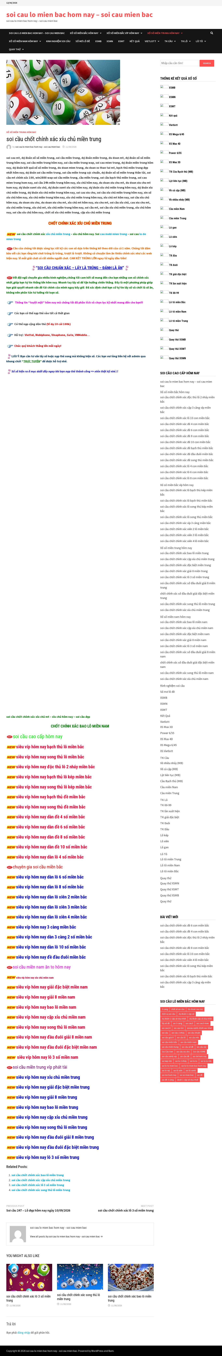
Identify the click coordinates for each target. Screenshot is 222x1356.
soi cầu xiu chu (183, 1051)
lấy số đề (166, 1023)
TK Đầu (164, 829)
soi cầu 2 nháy (178, 1032)
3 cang (165, 1009)
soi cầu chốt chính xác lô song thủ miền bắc (186, 517)
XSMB (98, 41)
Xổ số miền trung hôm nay (163, 33)
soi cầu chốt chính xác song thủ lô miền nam (187, 673)
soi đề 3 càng (168, 1079)
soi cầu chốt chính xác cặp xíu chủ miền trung (41, 1180)
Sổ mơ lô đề (83, 41)
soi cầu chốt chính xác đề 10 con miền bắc (185, 442)
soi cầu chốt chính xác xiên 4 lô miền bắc (184, 541)
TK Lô (184, 41)
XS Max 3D (174, 162)
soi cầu (165, 1032)
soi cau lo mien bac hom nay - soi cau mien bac (37, 146)
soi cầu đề (184, 1056)
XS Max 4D (174, 143)
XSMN (110, 41)
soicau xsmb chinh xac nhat (199, 1028)
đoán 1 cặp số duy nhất (187, 1079)
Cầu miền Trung (177, 218)
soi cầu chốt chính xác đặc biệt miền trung (185, 565)
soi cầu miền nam (188, 1042)
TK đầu (173, 255)
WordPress (97, 1350)
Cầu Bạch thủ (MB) (171, 781)
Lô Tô (199, 41)
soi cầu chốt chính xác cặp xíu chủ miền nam (186, 628)
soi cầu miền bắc (169, 1042)
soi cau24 (166, 1028)
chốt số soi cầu (177, 1009)
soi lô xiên (177, 1070)
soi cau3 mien (202, 1023)
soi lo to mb (206, 1061)
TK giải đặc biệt (177, 274)
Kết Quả (135, 41)
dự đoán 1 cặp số (186, 1014)
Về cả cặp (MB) (177, 190)
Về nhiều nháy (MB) (179, 199)
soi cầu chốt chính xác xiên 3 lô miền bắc (184, 535)
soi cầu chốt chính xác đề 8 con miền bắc (184, 436)
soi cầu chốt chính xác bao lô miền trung (38, 1175)
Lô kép (172, 246)
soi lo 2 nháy (181, 1061)
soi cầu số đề (187, 1047)
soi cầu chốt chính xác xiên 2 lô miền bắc (184, 529)
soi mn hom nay (169, 1075)
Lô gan (172, 227)
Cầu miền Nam (177, 208)
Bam (111, 1350)
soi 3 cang (177, 1023)
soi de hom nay (200, 1056)
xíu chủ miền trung (58, 234)
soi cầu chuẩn (194, 1032)
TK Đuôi (165, 823)
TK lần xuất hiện (178, 283)
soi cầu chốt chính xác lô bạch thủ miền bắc (186, 500)
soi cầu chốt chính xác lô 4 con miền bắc (184, 466)
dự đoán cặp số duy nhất (200, 1018)
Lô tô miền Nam (177, 311)
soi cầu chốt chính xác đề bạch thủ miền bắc (186, 448)
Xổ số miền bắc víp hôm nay (123, 33)
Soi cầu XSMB (199, 1051)
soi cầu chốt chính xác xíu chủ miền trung (185, 610)
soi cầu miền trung (170, 1047)
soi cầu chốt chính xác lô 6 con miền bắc (184, 472)
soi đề (199, 1075)
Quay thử (15, 49)
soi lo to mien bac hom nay (193, 1065)
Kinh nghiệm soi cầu (58, 41)
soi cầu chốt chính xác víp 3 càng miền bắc (185, 523)
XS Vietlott (166, 751)
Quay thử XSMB (177, 339)
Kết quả (173, 115)
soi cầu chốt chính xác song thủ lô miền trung (41, 1190)
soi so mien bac (187, 1075)
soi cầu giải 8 (168, 1037)
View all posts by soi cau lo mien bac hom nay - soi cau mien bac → (66, 1236)
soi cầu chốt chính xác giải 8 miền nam (183, 640)
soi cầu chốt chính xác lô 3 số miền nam (184, 646)
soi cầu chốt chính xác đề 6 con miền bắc (184, 430)
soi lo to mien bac (170, 1065)
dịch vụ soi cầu (168, 1014)
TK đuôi (173, 265)
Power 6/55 (175, 153)
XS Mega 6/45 (176, 134)
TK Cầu (168, 41)
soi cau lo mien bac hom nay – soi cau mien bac (79, 14)
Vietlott (150, 41)
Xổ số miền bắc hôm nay (84, 33)
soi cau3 (189, 1023)
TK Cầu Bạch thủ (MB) (181, 171)
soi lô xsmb (191, 1070)
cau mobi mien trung (113, 234)
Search (207, 63)
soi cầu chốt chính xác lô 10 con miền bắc (185, 418)
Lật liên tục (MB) (178, 181)
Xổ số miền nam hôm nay (23, 41)
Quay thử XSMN (177, 358)
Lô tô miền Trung (178, 320)
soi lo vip (166, 1070)
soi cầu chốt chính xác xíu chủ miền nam (184, 679)
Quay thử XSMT (177, 348)
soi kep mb (167, 1061)
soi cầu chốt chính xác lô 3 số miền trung (38, 1185)
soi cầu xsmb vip (169, 1056)
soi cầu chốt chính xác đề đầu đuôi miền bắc (186, 454)
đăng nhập (23, 1332)
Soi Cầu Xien (167, 1051)
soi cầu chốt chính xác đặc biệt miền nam (185, 634)
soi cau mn (179, 1028)
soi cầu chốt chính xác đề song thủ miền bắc (186, 460)
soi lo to (193, 1061)
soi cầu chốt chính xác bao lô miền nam (183, 622)
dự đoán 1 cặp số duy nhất (174, 1018)
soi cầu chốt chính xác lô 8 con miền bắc (184, 478)
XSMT (121, 41)
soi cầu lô (181, 1037)
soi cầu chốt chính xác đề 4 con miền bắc (184, 424)
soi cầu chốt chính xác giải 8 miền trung (184, 571)
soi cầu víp (201, 1047)
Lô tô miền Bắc (177, 302)
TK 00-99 (174, 293)
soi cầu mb (194, 1037)
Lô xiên (173, 236)
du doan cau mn (195, 1009)
